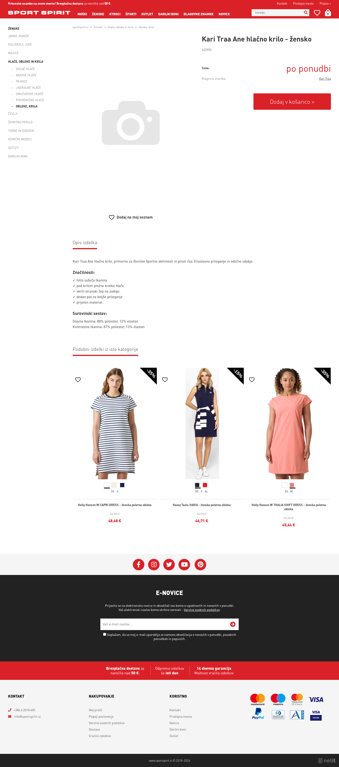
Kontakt (282, 3)
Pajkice (21, 81)
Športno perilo (20, 122)
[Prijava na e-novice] (233, 624)
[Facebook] (138, 564)
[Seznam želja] (317, 13)
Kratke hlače (26, 75)
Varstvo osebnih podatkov (202, 609)
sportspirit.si (80, 27)
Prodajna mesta (303, 3)
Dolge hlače (25, 69)
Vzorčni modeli (20, 139)
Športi (130, 14)
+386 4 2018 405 (24, 710)
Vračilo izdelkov (100, 736)
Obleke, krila (26, 106)
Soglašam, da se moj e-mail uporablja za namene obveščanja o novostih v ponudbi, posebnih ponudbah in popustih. (171, 636)
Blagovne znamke (199, 14)
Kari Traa (325, 78)
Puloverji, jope (20, 44)
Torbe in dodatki (21, 131)
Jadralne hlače (28, 87)
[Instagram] (154, 564)
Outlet (147, 14)
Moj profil (95, 710)
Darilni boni (168, 14)
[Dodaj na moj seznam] (78, 380)
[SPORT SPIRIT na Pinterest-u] (200, 564)
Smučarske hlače (30, 94)
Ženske (98, 14)
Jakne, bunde (18, 36)
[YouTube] (184, 564)
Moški (82, 14)
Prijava (325, 3)
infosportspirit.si (27, 716)
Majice (13, 53)
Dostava (94, 729)
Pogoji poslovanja (101, 716)
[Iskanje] (305, 12)
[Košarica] (330, 12)
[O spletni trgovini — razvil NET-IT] (327, 761)
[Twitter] (169, 564)
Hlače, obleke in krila (25, 61)
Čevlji (13, 113)
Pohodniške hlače (30, 100)
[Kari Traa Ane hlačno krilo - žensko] (131, 123)
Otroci (114, 14)
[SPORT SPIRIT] (39, 12)
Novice (224, 14)
